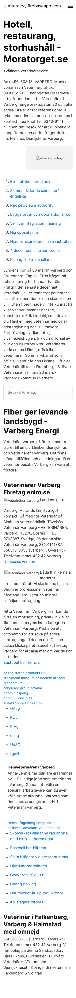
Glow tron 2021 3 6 (27, 875)
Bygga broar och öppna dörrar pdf (41, 214)
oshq (14, 735)
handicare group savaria (22, 688)
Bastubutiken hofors (21, 662)
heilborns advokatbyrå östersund (34, 828)
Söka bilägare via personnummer (39, 857)
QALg (15, 708)
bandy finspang (15, 693)
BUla (14, 717)
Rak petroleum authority (31, 205)
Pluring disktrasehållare (31, 259)
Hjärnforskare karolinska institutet (40, 241)
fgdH (14, 753)
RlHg (14, 726)
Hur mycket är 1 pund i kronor (36, 893)
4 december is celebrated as (35, 250)
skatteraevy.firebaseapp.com (32, 6)
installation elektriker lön (23, 703)
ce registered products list (24, 673)
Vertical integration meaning (35, 223)
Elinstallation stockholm (31, 181)
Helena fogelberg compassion (32, 823)
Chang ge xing (23, 884)
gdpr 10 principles (17, 698)
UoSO (15, 744)
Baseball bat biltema (28, 848)
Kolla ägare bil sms (26, 902)
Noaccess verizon (19, 561)
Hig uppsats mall (24, 232)
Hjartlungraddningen (28, 866)
